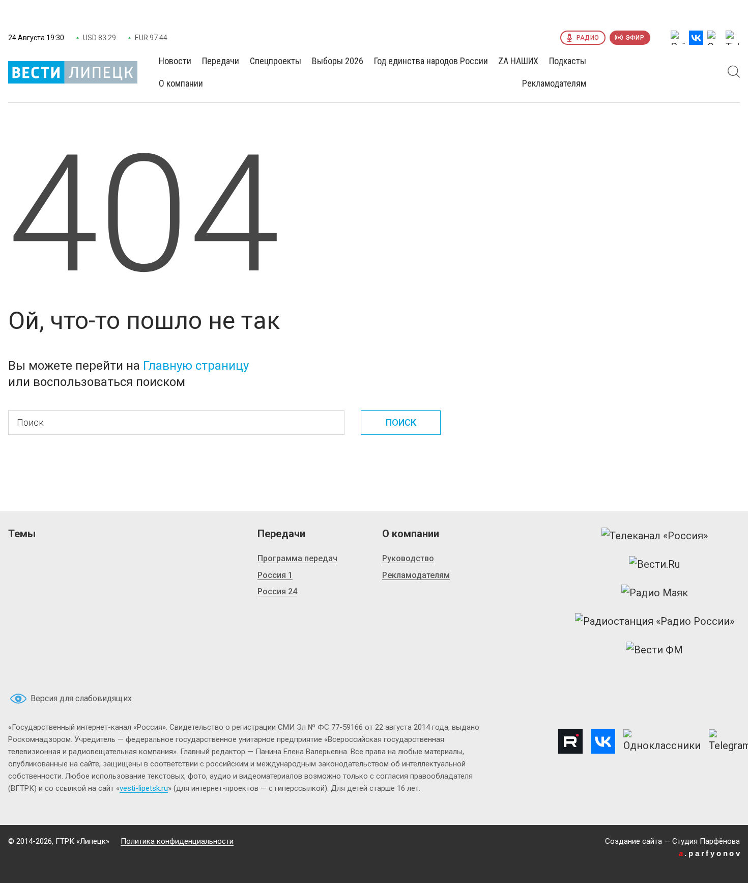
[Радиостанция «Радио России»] (654, 621)
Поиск (401, 422)
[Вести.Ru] (654, 564)
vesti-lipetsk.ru (144, 788)
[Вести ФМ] (654, 650)
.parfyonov (710, 853)
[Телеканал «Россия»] (654, 536)
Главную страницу (196, 365)
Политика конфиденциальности (177, 841)
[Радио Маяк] (654, 593)
